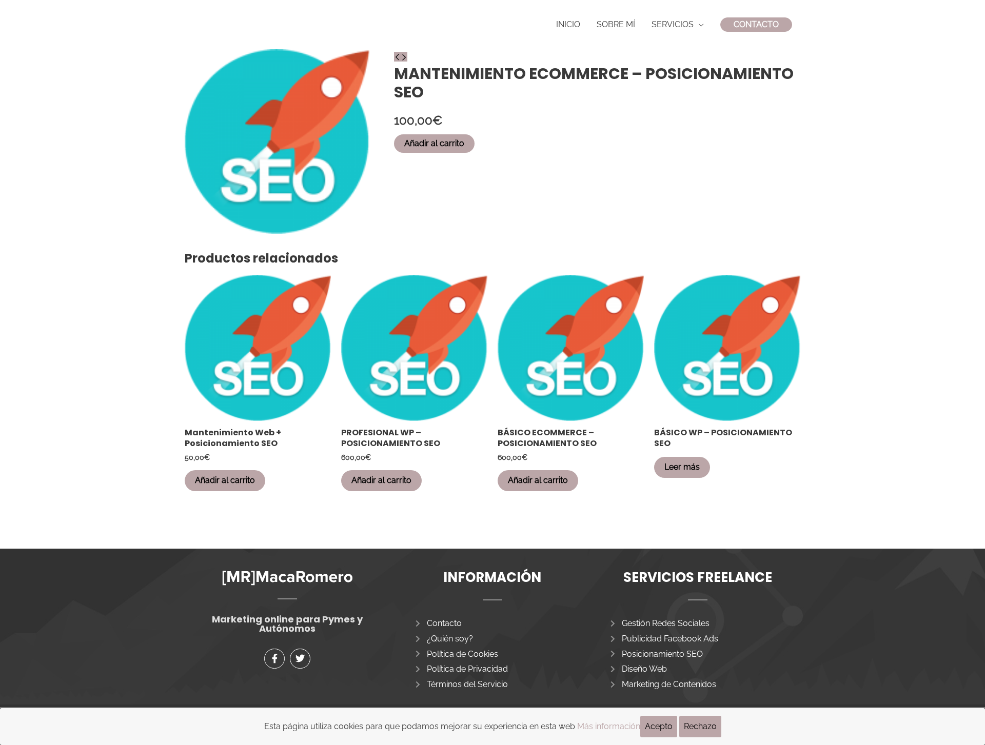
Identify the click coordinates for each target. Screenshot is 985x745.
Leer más (682, 467)
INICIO (568, 24)
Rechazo (700, 726)
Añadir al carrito (434, 143)
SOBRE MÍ (616, 24)
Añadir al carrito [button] (225, 480)
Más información (608, 726)
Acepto (659, 726)
